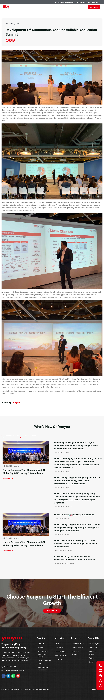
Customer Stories (78, 644)
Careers (91, 662)
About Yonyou (94, 644)
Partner (91, 658)
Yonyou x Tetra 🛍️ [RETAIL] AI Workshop (74, 515)
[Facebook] (4, 676)
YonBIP (40, 648)
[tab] (12, 435)
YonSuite (41, 644)
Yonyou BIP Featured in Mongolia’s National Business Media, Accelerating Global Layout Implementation (75, 543)
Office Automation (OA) (44, 662)
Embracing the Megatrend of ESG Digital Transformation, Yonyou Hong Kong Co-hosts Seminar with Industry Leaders (76, 445)
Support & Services (92, 653)
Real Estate (59, 648)
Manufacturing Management (43, 668)
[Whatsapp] (13, 676)
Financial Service (61, 655)
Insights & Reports (75, 653)
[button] (7, 40)
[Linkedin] (8, 676)
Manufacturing (60, 651)
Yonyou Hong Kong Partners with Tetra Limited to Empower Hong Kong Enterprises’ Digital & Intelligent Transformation (77, 527)
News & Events (77, 648)
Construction (59, 659)
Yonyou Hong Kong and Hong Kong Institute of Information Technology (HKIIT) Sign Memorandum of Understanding (77, 480)
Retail (57, 644)
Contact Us (93, 648)
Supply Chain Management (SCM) (43, 654)
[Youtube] (18, 676)
